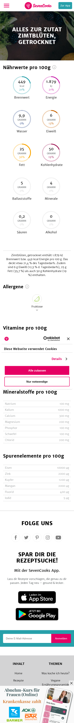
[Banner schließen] (68, 338)
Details (57, 359)
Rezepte (18, 680)
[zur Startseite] (38, 5)
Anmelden (61, 638)
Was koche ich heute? (55, 673)
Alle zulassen (37, 370)
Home (18, 673)
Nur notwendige (37, 381)
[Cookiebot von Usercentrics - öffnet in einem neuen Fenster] (45, 338)
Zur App (65, 5)
